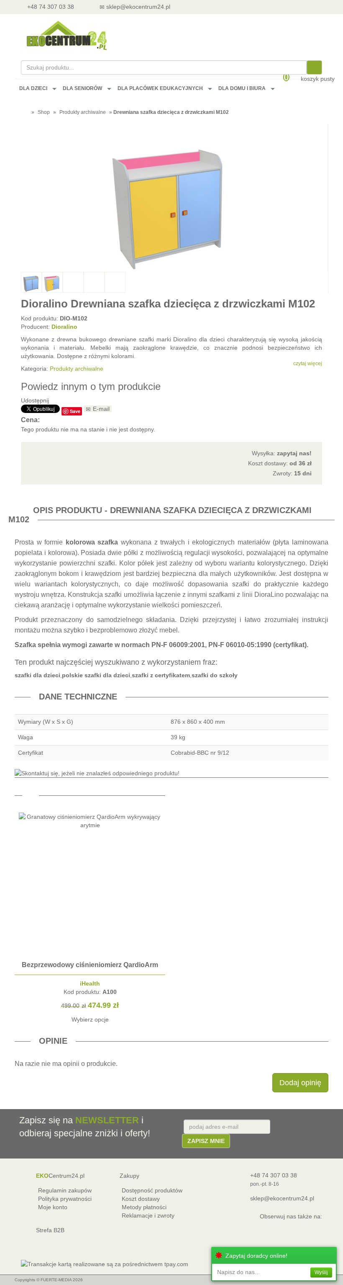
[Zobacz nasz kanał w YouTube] (294, 1228)
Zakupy (129, 1175)
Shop (44, 112)
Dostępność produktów (152, 1190)
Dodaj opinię (300, 1083)
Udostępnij (35, 400)
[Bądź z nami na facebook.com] (313, 1228)
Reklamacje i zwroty (148, 1215)
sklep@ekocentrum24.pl (282, 1198)
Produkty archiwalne (76, 368)
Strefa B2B (50, 1230)
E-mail (101, 408)
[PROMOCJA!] (90, 953)
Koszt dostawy (141, 1198)
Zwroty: (292, 473)
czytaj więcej (307, 363)
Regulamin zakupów (65, 1190)
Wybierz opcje (90, 1019)
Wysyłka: (282, 453)
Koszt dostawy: (280, 463)
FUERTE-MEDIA (56, 1279)
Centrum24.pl (60, 1175)
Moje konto (52, 1207)
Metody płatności (144, 1207)
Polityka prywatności (65, 1198)
